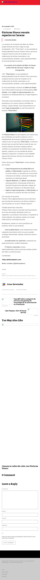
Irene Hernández (10, 40)
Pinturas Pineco (31, 275)
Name (4, 511)
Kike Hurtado (17, 275)
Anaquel (4, 574)
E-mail (4, 518)
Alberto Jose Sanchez (7, 275)
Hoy (3, 569)
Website (4, 525)
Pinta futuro (24, 275)
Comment (5, 489)
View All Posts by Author (8, 289)
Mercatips (5, 572)
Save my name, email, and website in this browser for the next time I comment (18, 537)
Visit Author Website (21, 289)
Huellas (4, 274)
